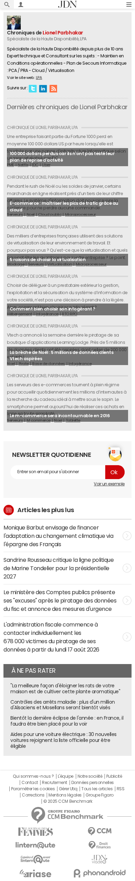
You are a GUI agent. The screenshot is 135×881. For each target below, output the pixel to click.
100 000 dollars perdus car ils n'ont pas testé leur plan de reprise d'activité (62, 156)
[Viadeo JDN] (100, 859)
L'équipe (65, 776)
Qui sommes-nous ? (33, 776)
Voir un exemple (109, 484)
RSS (53, 88)
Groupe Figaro (100, 795)
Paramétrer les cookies (33, 789)
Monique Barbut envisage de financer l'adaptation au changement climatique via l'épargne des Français (58, 536)
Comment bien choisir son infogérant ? (52, 309)
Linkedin (43, 88)
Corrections (33, 795)
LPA (39, 77)
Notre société (90, 776)
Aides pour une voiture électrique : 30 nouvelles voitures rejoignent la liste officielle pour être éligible (63, 740)
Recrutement (54, 783)
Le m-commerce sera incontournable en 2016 (60, 415)
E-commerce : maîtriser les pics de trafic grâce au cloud (64, 206)
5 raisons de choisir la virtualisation (48, 259)
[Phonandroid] (100, 873)
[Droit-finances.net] (100, 845)
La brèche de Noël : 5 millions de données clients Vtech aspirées (61, 355)
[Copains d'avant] (35, 859)
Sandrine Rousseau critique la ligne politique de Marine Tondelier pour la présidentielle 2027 (58, 568)
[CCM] (100, 831)
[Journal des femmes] (35, 831)
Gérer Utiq (68, 789)
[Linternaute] (35, 845)
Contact (29, 783)
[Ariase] (35, 873)
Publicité (114, 776)
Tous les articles (96, 789)
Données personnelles (92, 783)
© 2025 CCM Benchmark (67, 801)
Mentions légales (64, 795)
